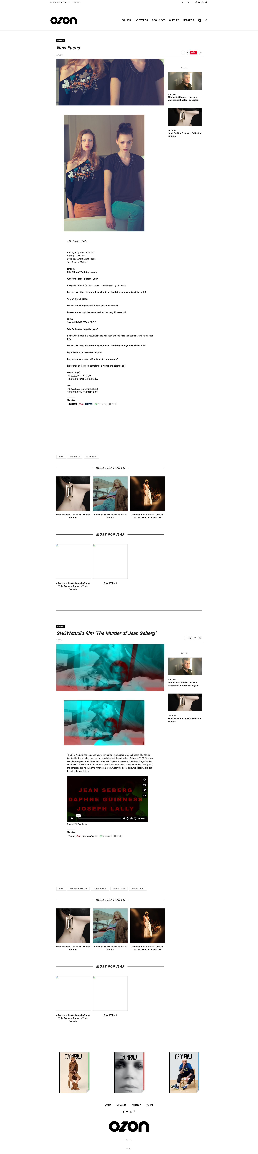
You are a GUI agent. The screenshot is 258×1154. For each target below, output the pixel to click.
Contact (136, 1105)
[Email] (200, 53)
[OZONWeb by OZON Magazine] (63, 20)
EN (188, 2)
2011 (61, 456)
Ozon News (158, 20)
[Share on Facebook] (183, 53)
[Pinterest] (195, 638)
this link (148, 768)
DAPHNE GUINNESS (78, 888)
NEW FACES (75, 456)
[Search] (205, 20)
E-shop (150, 1105)
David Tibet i (110, 583)
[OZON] (129, 1132)
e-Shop (76, 2)
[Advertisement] (110, 428)
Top (130, 1148)
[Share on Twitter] (188, 53)
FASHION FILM (100, 888)
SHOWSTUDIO (138, 888)
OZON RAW (91, 456)
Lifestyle (188, 20)
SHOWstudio (77, 755)
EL (182, 2)
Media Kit (121, 1105)
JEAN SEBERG (119, 888)
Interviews (141, 20)
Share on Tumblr (90, 836)
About (108, 1105)
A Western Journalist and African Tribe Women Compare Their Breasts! (73, 586)
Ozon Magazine (58, 2)
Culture (174, 20)
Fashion (126, 20)
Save (194, 52)
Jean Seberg (130, 758)
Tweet (71, 836)
